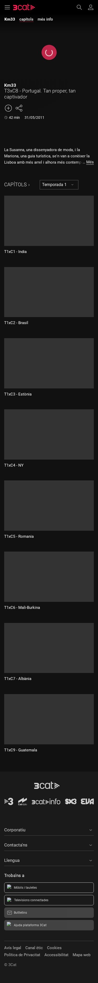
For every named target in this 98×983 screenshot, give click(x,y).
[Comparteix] (19, 108)
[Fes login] (91, 7)
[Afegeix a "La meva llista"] (8, 108)
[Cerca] (82, 7)
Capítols (15, 185)
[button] (49, 829)
